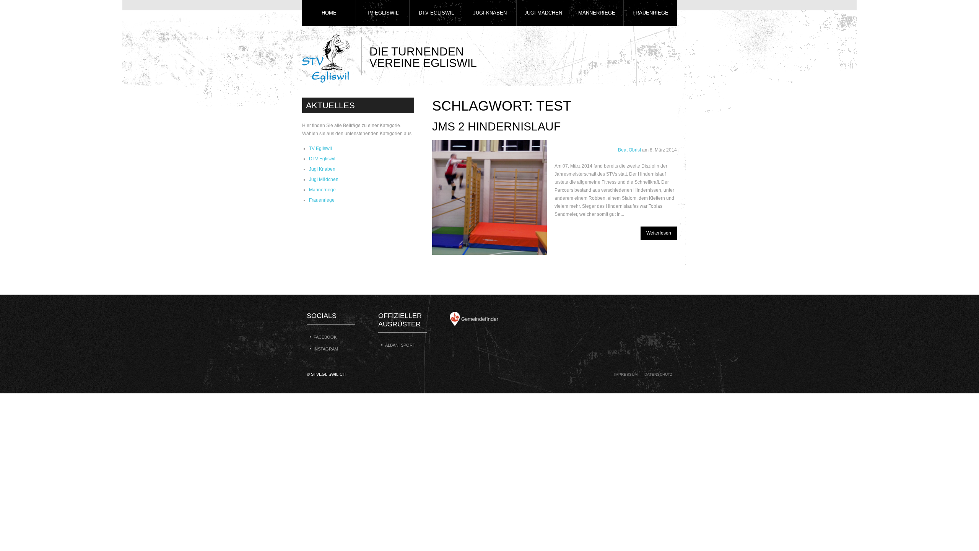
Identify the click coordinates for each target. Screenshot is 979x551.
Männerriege (596, 13)
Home (329, 13)
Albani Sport (400, 345)
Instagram (326, 349)
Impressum (625, 374)
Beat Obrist (629, 150)
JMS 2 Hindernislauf (496, 126)
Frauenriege (650, 13)
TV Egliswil (382, 13)
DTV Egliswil (436, 13)
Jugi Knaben (490, 13)
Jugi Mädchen (543, 13)
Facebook (325, 337)
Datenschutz (658, 374)
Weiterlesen (658, 233)
